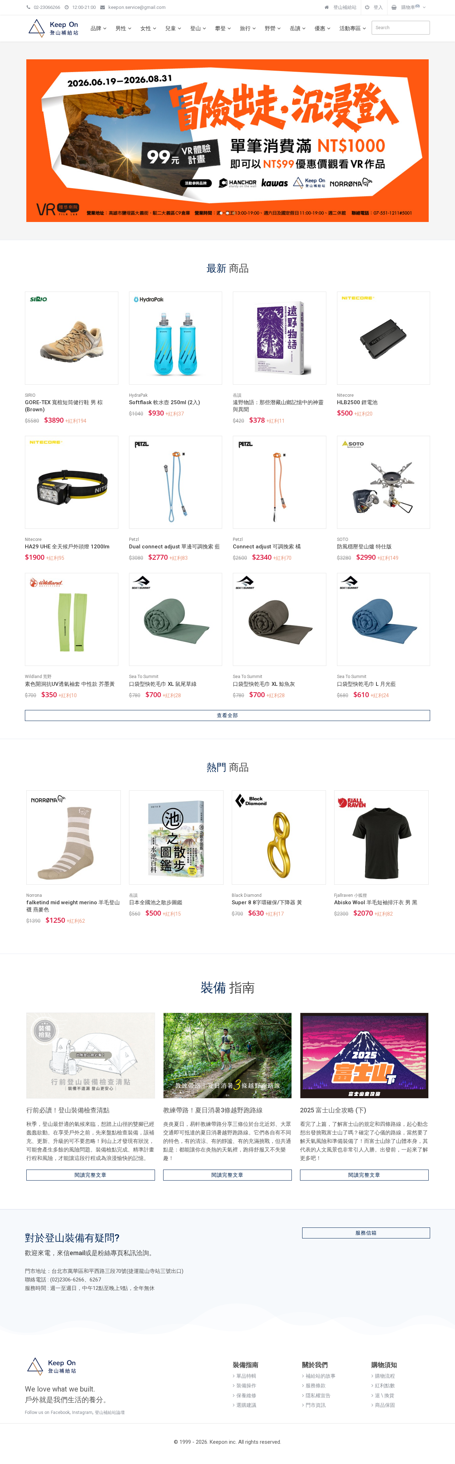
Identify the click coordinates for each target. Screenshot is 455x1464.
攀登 (220, 28)
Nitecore (345, 395)
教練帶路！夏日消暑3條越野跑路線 (213, 1110)
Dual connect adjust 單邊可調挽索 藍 (174, 546)
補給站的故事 (321, 1376)
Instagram (82, 1412)
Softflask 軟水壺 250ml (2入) (164, 402)
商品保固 (385, 1405)
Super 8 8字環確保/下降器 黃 (267, 902)
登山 (195, 28)
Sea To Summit (144, 676)
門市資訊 (316, 1405)
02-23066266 (47, 7)
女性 (145, 28)
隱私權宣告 (318, 1395)
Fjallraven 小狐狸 (350, 895)
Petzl (134, 539)
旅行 (245, 28)
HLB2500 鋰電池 (357, 402)
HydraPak (138, 395)
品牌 (96, 28)
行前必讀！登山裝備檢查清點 (67, 1110)
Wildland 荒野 (38, 676)
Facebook (60, 1412)
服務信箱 (366, 1233)
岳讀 (295, 28)
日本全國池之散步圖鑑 (155, 902)
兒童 (170, 28)
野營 (270, 28)
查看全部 (227, 715)
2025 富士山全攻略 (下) (333, 1110)
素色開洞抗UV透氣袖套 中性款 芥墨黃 (70, 684)
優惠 (320, 28)
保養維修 (246, 1395)
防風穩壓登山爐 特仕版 (364, 546)
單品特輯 (246, 1376)
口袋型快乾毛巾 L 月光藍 (366, 684)
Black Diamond (247, 895)
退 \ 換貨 (384, 1395)
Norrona (34, 895)
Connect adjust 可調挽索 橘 (267, 546)
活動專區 (350, 28)
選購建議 (246, 1405)
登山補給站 (344, 7)
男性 (121, 28)
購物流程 (385, 1376)
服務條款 (316, 1385)
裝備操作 (246, 1385)
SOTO (342, 539)
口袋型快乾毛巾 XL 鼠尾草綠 (163, 684)
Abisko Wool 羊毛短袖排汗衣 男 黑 (375, 902)
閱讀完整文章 (91, 1175)
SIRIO (30, 395)
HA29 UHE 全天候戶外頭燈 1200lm (67, 546)
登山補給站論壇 (110, 1412)
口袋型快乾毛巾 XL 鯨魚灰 (264, 684)
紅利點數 (385, 1385)
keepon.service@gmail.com (137, 7)
